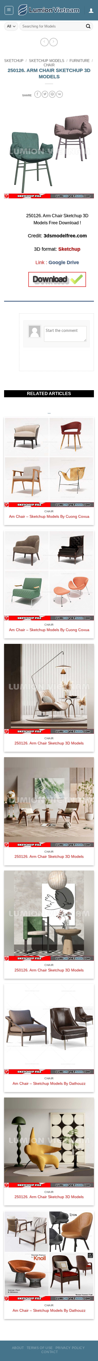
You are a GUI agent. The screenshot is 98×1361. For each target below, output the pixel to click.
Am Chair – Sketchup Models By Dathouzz (49, 1083)
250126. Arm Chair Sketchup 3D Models (49, 743)
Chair (49, 65)
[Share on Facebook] (37, 94)
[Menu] (9, 10)
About (18, 1348)
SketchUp (13, 61)
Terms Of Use (40, 1348)
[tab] (49, 303)
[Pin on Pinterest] (52, 94)
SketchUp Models (46, 61)
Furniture (79, 61)
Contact (49, 1352)
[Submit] (88, 26)
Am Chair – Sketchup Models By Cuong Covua (49, 516)
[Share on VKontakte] (59, 94)
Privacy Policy (70, 1348)
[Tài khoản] (91, 10)
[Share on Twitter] (45, 94)
